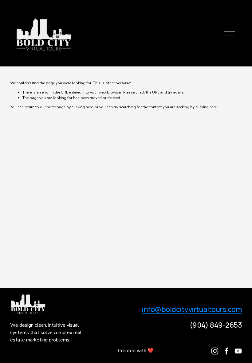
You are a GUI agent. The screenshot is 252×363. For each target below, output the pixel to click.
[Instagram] (215, 351)
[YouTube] (238, 351)
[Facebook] (226, 351)
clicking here (82, 107)
